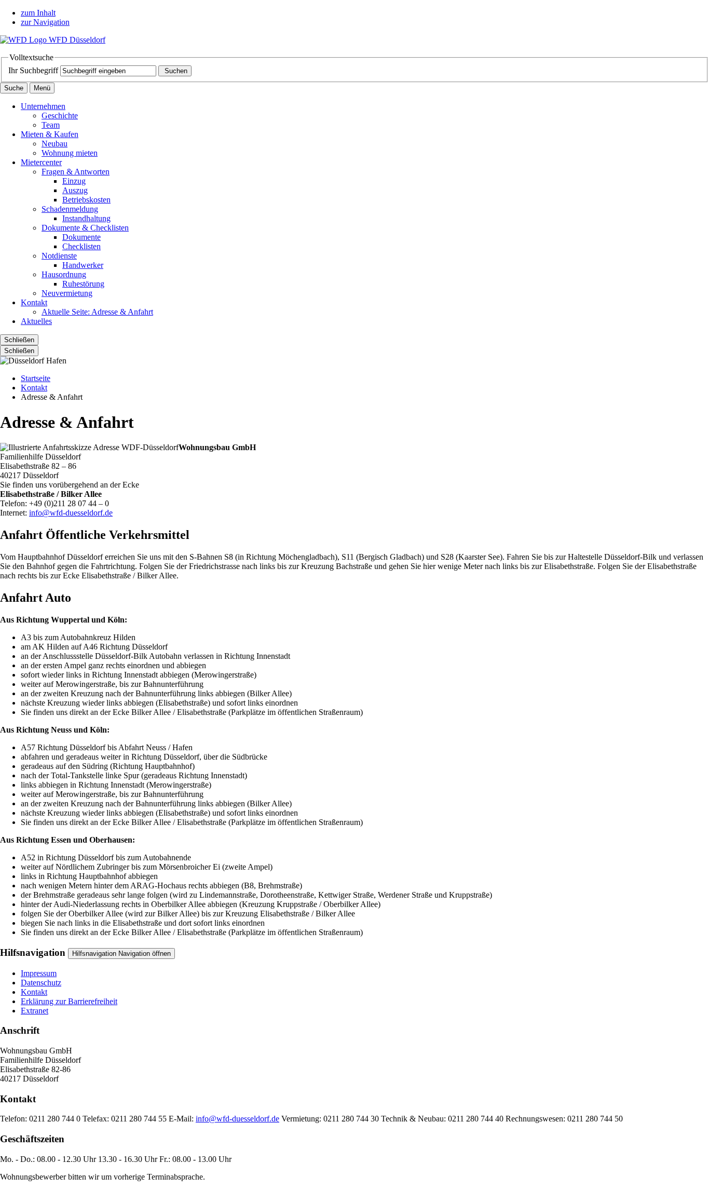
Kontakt (34, 302)
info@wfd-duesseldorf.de (71, 512)
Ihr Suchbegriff (33, 70)
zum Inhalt (38, 12)
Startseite (35, 378)
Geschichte (60, 115)
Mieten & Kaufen (49, 134)
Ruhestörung (83, 283)
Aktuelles (36, 321)
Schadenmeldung (70, 209)
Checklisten (81, 246)
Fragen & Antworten (76, 171)
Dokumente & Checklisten (85, 227)
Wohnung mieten (70, 152)
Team (51, 124)
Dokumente (81, 237)
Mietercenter (41, 162)
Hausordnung (64, 274)
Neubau (54, 143)
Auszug (75, 190)
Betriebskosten (86, 199)
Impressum (39, 973)
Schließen (19, 340)
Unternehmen (43, 106)
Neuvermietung (67, 293)
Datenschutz (41, 982)
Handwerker (82, 265)
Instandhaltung (86, 218)
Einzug (74, 181)
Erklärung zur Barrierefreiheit (69, 1001)
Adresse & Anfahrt (97, 311)
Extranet (34, 1010)
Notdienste (59, 255)
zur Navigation (45, 22)
